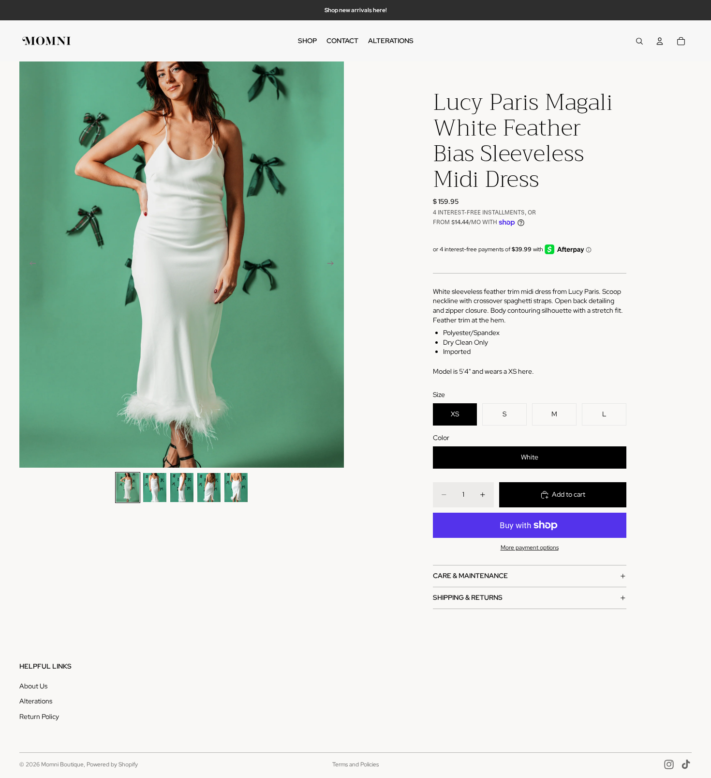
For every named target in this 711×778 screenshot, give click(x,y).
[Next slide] (333, 264)
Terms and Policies (355, 764)
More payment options (530, 547)
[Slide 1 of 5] (127, 487)
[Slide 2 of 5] (154, 487)
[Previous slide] (30, 264)
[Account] (659, 41)
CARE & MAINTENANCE (470, 575)
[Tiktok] (686, 764)
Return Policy (39, 716)
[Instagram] (669, 764)
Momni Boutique (62, 764)
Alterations (35, 701)
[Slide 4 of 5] (209, 487)
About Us (33, 686)
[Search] (639, 41)
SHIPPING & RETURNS (468, 597)
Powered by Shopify (112, 764)
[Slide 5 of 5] (236, 487)
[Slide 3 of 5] (181, 487)
